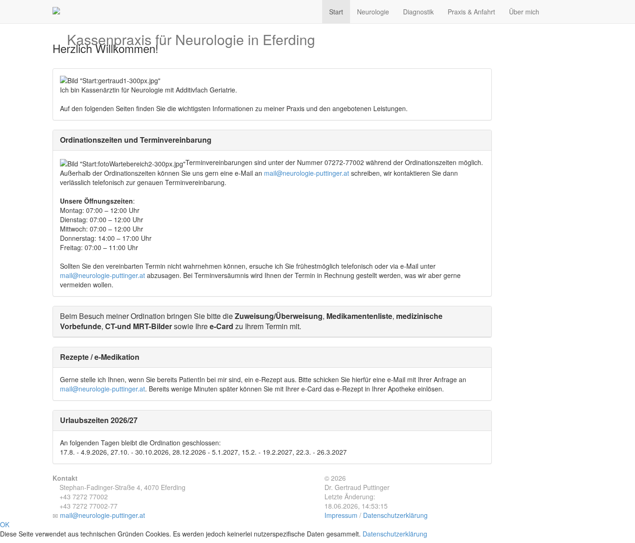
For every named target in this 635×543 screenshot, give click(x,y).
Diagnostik (418, 11)
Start (336, 11)
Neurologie (373, 11)
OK (4, 524)
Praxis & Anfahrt (471, 11)
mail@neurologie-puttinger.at (306, 173)
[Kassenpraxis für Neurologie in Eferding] (191, 7)
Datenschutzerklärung (395, 515)
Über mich (524, 11)
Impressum (340, 515)
